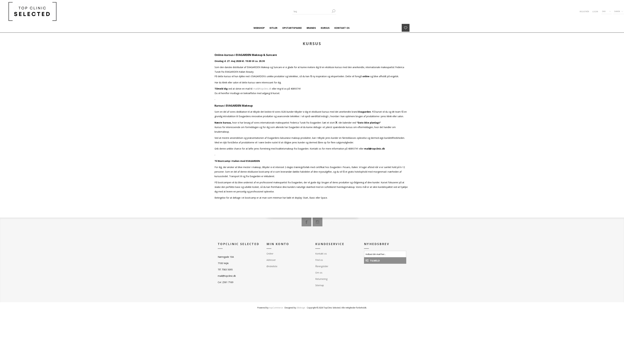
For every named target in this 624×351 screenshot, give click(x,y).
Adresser (271, 259)
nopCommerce (276, 307)
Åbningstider (321, 266)
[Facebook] (306, 222)
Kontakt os (321, 253)
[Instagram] (317, 222)
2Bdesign (301, 307)
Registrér (584, 11)
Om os (318, 272)
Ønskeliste (271, 266)
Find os (319, 259)
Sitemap (319, 285)
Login (595, 11)
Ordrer (269, 253)
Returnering (321, 278)
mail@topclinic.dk (262, 88)
